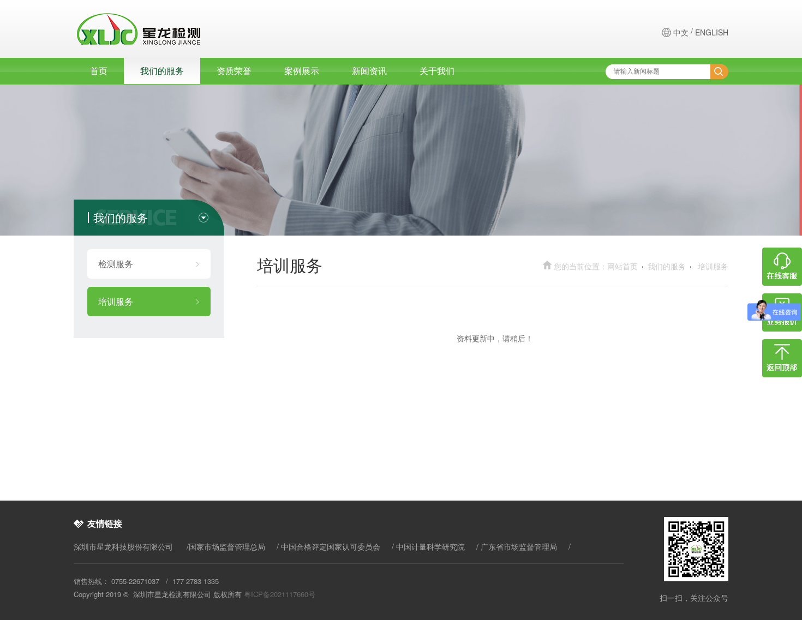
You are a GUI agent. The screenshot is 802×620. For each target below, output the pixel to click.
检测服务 (115, 263)
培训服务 (115, 301)
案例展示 (301, 70)
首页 (98, 70)
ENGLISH (711, 32)
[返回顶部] (782, 374)
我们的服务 (162, 70)
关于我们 (437, 70)
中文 (681, 32)
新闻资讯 (369, 70)
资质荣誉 (234, 70)
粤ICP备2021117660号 (279, 594)
